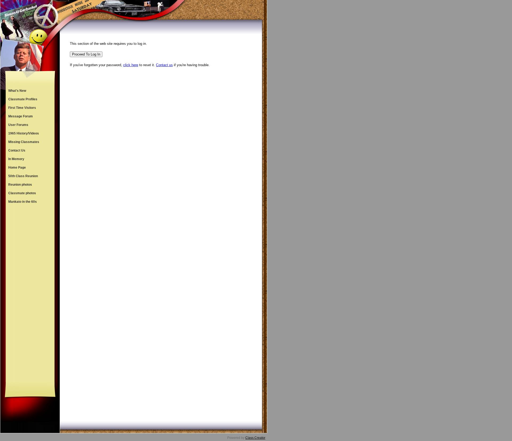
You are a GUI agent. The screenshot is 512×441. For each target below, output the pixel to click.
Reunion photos (20, 184)
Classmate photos (22, 193)
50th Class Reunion (23, 176)
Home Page (17, 167)
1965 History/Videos (23, 133)
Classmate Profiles (22, 99)
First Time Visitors (22, 108)
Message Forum (20, 116)
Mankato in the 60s (22, 202)
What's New (17, 91)
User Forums (18, 125)
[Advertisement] (30, 294)
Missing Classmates (23, 142)
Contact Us (16, 150)
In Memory (16, 159)
